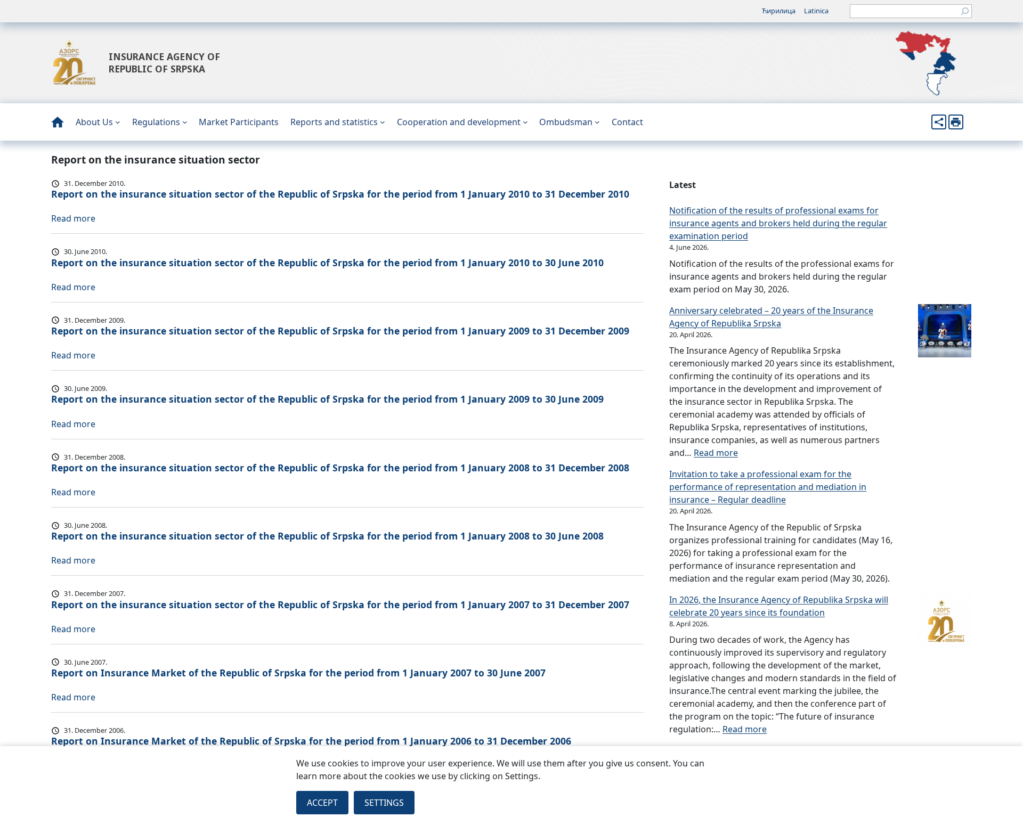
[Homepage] (57, 122)
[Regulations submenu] (185, 122)
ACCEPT (322, 802)
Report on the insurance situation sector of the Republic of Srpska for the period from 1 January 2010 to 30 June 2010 (327, 262)
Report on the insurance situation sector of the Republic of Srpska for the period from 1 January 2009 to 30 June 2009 (327, 399)
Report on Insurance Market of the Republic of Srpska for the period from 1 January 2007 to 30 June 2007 (298, 672)
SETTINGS (384, 802)
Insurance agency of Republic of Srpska (164, 62)
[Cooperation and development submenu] (525, 122)
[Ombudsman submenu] (597, 122)
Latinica (816, 10)
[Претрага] (965, 11)
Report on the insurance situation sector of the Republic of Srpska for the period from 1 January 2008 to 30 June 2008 (327, 535)
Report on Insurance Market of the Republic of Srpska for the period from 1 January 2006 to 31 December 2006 (311, 741)
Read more (73, 218)
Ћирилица (778, 10)
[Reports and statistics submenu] (382, 122)
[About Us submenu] (117, 122)
